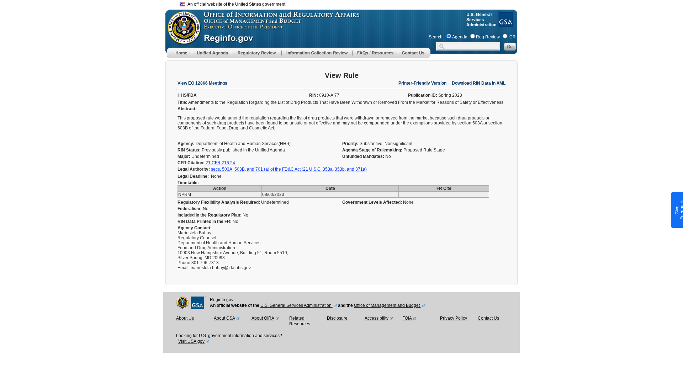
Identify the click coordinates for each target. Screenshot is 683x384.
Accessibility (376, 318)
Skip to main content (345, 3)
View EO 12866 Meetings (202, 83)
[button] (211, 53)
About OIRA (263, 318)
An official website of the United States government (235, 4)
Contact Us (488, 318)
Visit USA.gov (191, 341)
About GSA (224, 318)
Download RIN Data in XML (478, 83)
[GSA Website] (505, 24)
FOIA (407, 318)
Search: (436, 36)
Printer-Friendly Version (422, 83)
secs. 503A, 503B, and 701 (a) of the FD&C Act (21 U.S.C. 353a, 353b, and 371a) (289, 169)
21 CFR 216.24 (220, 162)
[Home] (179, 56)
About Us (185, 318)
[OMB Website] (181, 40)
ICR (512, 36)
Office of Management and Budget (387, 305)
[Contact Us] (414, 56)
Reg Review (488, 36)
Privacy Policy (453, 318)
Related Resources (299, 321)
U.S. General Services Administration (296, 305)
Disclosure (337, 318)
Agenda (459, 36)
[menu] (211, 53)
